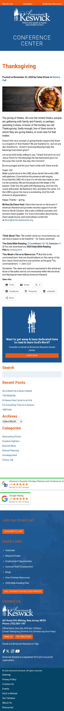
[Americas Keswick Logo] (32, 17)
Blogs (8, 572)
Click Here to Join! (13, 531)
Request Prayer (13, 556)
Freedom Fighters (11, 441)
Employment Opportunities (18, 561)
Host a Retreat (9, 693)
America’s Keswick (17, 671)
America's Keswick (11, 657)
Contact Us (11, 601)
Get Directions (23, 637)
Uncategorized (9, 455)
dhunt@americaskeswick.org (19, 220)
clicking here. (16, 250)
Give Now (27, 4)
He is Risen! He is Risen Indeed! (17, 391)
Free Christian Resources (17, 577)
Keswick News (9, 446)
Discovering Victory (11, 436)
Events (5, 688)
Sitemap (6, 674)
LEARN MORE (32, 355)
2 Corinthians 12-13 (38, 243)
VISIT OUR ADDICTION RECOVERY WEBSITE (22, 591)
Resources (7, 707)
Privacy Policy (9, 679)
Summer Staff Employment (19, 566)
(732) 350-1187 (17, 623)
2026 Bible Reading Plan (17, 583)
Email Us (8, 637)
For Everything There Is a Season (18, 405)
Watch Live (7, 4)
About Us (7, 702)
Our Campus (8, 698)
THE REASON (8, 395)
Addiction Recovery (52, 4)
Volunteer (10, 550)
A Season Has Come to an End (17, 400)
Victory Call (7, 460)
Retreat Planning (10, 450)
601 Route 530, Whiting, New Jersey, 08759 (24, 620)
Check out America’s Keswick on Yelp (20, 643)
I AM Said (6, 409)
